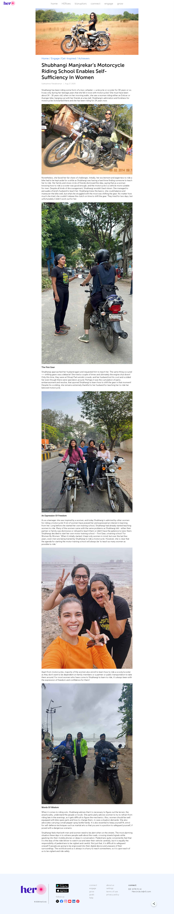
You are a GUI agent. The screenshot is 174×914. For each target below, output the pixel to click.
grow (120, 3)
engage (108, 3)
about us (110, 885)
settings (109, 888)
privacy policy (112, 894)
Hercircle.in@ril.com (141, 891)
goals (91, 894)
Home (45, 58)
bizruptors (81, 3)
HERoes (66, 3)
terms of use (112, 891)
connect (95, 3)
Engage (55, 58)
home (54, 3)
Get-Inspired (68, 58)
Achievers (84, 58)
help (91, 898)
